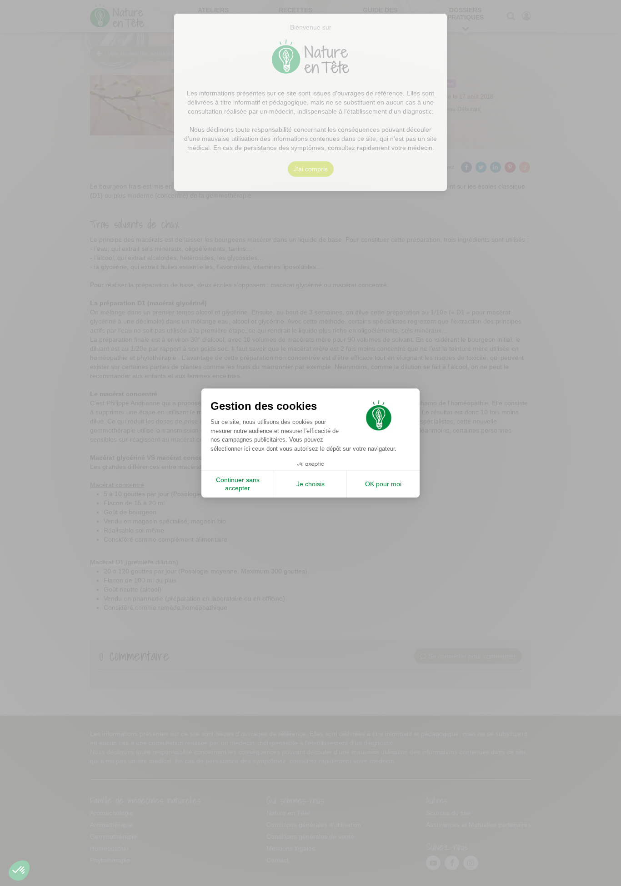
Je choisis (310, 484)
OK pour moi (383, 484)
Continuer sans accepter (238, 484)
